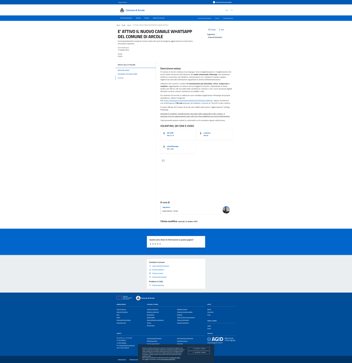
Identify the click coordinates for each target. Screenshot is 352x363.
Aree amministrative (122, 312)
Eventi (209, 328)
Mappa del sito (122, 360)
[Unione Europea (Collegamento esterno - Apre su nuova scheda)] (125, 298)
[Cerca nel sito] (232, 10)
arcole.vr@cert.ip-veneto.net (127, 345)
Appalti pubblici (151, 317)
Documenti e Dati (121, 323)
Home (118, 25)
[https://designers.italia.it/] (221, 339)
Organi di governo (121, 309)
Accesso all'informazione (204, 18)
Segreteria (166, 207)
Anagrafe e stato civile (153, 312)
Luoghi (209, 326)
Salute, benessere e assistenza (155, 320)
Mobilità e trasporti (182, 309)
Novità (123, 25)
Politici (118, 317)
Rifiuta (200, 349)
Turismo (217, 18)
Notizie (209, 309)
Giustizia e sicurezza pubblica (184, 312)
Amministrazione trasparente (185, 338)
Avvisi (129, 25)
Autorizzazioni (150, 315)
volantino (207, 133)
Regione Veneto (122, 2)
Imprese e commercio (183, 323)
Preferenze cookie (175, 358)
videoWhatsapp (172, 146)
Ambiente (179, 315)
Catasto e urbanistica (152, 309)
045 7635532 (122, 343)
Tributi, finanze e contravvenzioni (186, 317)
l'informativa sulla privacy (168, 359)
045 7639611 (122, 340)
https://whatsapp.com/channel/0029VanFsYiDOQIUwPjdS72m (188, 100)
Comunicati (210, 312)
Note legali (180, 344)
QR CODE (170, 133)
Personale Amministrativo (124, 320)
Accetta (200, 352)
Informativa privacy (182, 341)
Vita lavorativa (151, 326)
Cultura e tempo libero (183, 320)
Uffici (118, 315)
